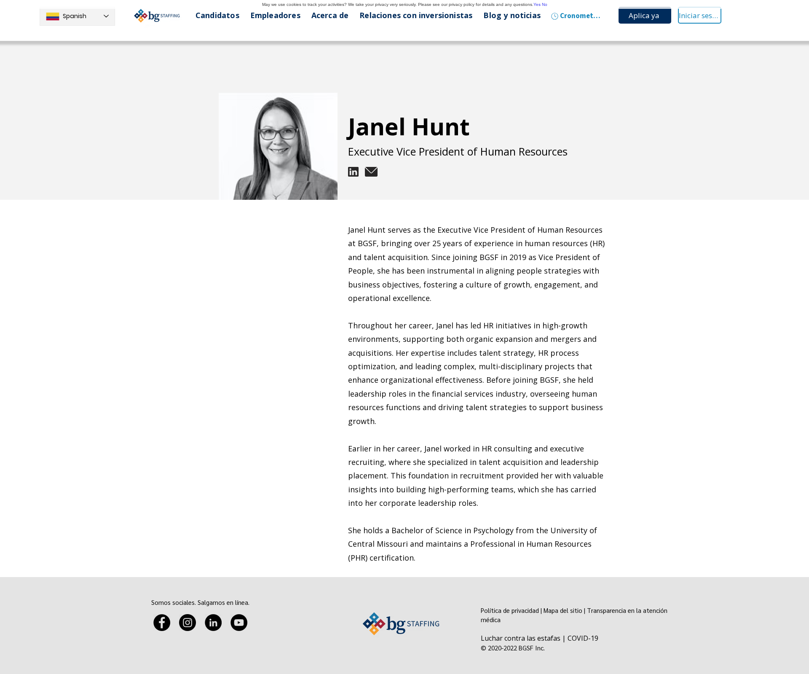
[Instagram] (187, 622)
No (544, 4)
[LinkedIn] (213, 622)
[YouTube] (238, 622)
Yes (537, 4)
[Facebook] (161, 622)
